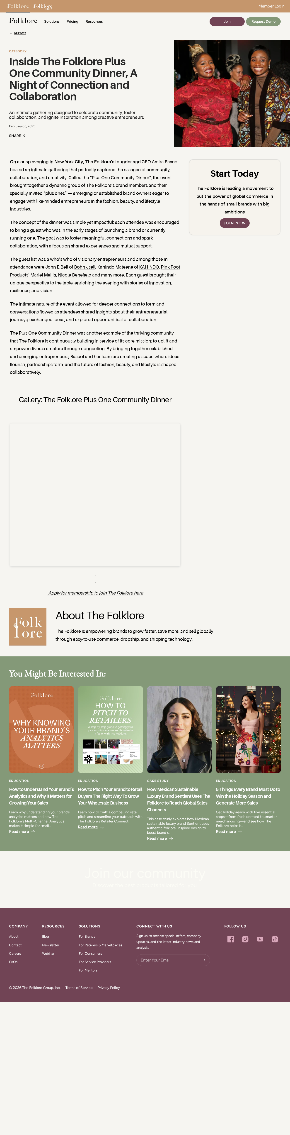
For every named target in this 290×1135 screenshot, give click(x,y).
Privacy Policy (109, 988)
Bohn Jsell (84, 267)
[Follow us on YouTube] (260, 939)
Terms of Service (79, 988)
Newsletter (50, 945)
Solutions (51, 21)
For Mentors (88, 970)
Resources (94, 21)
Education (19, 781)
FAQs (13, 962)
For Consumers (90, 954)
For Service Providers (95, 962)
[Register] (203, 960)
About (14, 936)
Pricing (72, 21)
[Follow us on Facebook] (230, 939)
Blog (45, 936)
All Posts (20, 33)
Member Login (272, 6)
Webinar (48, 954)
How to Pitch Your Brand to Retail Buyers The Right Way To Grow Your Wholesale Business (110, 796)
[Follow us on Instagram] (245, 939)
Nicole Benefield (74, 275)
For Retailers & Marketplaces (100, 945)
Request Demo (263, 21)
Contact (15, 945)
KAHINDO (149, 267)
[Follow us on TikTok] (274, 939)
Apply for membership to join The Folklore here (95, 593)
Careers (15, 954)
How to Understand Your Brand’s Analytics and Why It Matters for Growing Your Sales (41, 796)
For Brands (87, 936)
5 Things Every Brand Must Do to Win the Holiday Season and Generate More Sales (248, 796)
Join (227, 21)
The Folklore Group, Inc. (41, 988)
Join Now (234, 223)
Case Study (158, 781)
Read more (19, 831)
